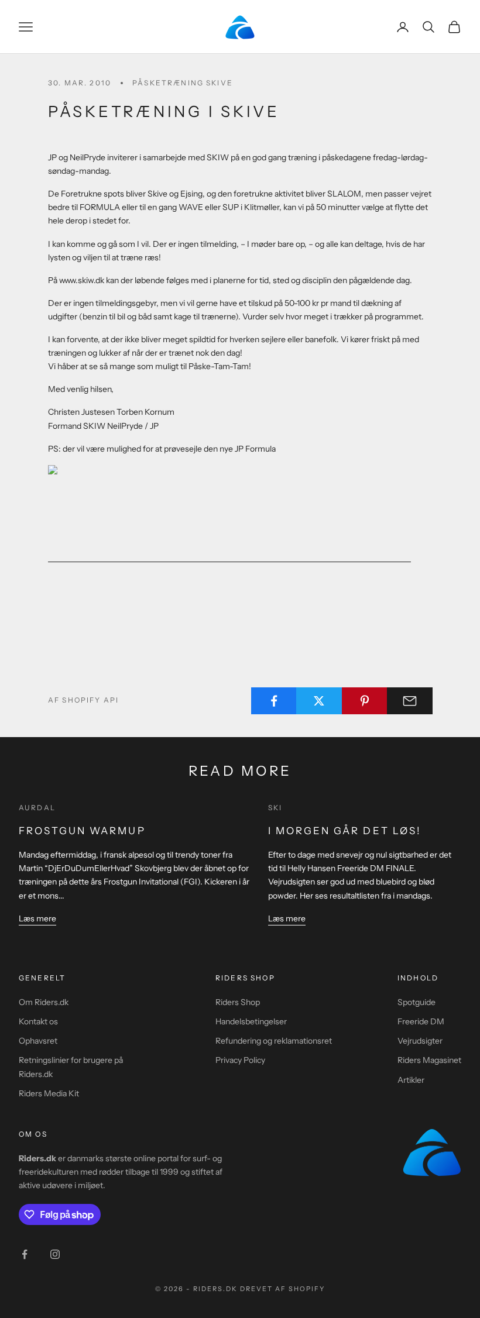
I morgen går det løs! (344, 831)
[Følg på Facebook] (24, 1254)
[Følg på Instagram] (55, 1254)
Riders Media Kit (49, 1093)
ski (275, 807)
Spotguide (416, 1002)
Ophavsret (38, 1040)
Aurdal (37, 807)
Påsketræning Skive (182, 82)
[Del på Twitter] (319, 701)
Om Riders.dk (43, 1002)
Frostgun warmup (82, 831)
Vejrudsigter (420, 1040)
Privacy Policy (240, 1060)
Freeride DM (420, 1021)
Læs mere (37, 918)
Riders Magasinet (429, 1060)
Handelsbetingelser (251, 1021)
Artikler (410, 1080)
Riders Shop (237, 1002)
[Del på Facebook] (274, 701)
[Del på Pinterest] (364, 701)
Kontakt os (38, 1021)
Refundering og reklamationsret (273, 1040)
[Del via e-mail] (410, 701)
